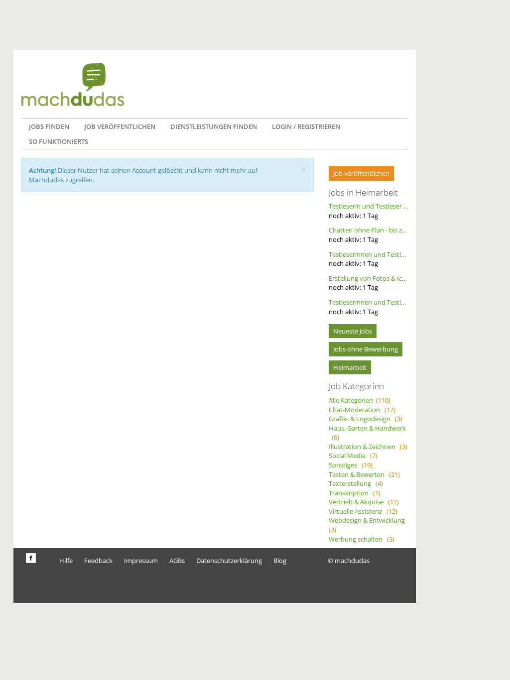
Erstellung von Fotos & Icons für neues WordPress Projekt (368, 283)
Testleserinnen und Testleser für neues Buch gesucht (368, 259)
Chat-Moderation (362, 409)
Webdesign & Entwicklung (368, 525)
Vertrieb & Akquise (364, 501)
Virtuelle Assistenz (363, 511)
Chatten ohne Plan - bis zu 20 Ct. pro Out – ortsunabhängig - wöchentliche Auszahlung (368, 235)
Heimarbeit (350, 367)
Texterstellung (356, 483)
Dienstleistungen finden (213, 126)
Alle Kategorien (359, 400)
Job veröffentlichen (119, 126)
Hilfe (66, 560)
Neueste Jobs (352, 331)
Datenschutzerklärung (229, 560)
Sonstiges (351, 464)
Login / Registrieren (306, 126)
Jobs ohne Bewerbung (365, 348)
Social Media (353, 455)
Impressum (141, 560)
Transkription (355, 492)
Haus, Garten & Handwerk (367, 433)
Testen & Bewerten (364, 474)
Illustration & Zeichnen (368, 446)
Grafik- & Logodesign (365, 418)
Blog (279, 560)
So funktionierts (58, 141)
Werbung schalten (361, 539)
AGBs (177, 560)
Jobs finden (49, 126)
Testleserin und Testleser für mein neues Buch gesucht (368, 211)
